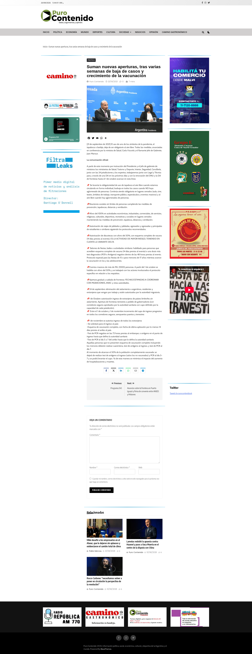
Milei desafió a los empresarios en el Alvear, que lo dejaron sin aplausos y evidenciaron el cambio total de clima (104, 543)
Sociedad (124, 32)
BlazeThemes (106, 649)
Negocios (140, 32)
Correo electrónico (122, 467)
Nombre (93, 467)
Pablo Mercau (95, 551)
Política (57, 32)
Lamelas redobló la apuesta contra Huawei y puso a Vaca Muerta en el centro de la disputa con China (143, 544)
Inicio (46, 32)
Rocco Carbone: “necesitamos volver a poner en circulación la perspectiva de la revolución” (104, 581)
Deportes (97, 32)
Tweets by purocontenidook (181, 393)
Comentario (95, 435)
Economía (71, 32)
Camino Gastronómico (174, 32)
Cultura (110, 32)
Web (140, 467)
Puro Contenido (97, 81)
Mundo (85, 32)
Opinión (153, 32)
